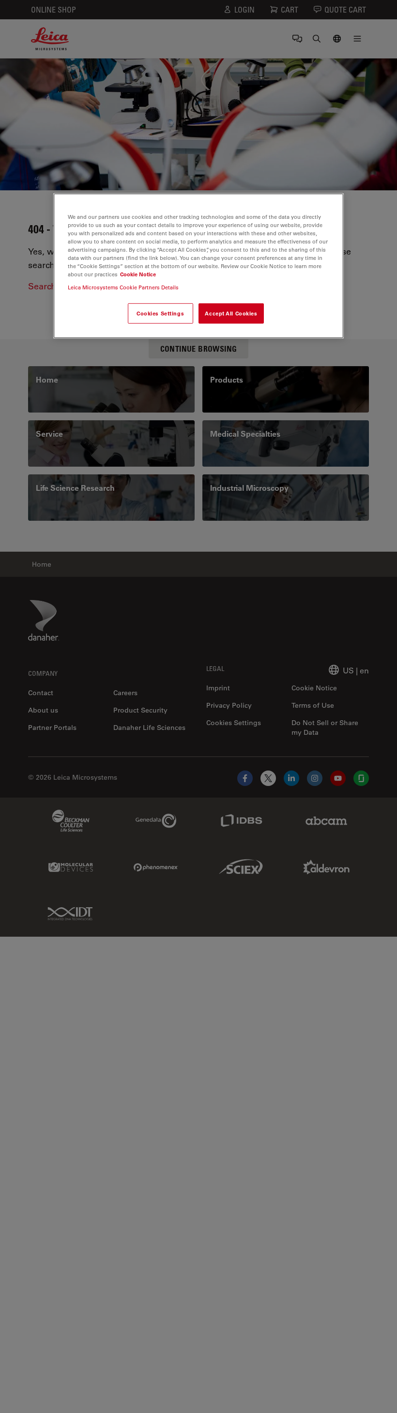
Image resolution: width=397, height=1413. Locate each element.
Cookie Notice (138, 274)
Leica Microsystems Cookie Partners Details (123, 287)
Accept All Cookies (231, 313)
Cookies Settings (160, 313)
